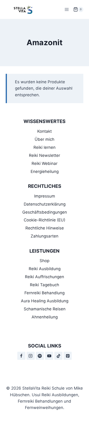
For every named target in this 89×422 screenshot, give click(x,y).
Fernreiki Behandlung (44, 292)
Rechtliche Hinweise (44, 228)
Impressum (44, 196)
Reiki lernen (44, 147)
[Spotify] (40, 356)
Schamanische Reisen (45, 309)
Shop (44, 260)
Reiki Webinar (44, 163)
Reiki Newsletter (44, 155)
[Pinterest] (68, 356)
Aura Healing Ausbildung (44, 301)
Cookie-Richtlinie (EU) (44, 220)
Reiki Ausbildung (45, 268)
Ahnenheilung (45, 317)
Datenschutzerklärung (45, 204)
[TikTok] (58, 356)
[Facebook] (21, 356)
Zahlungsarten (44, 236)
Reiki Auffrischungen (44, 276)
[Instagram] (31, 356)
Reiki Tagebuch (44, 284)
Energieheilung (45, 171)
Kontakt (44, 131)
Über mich (44, 139)
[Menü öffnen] (66, 9)
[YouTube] (49, 356)
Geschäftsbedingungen (44, 212)
